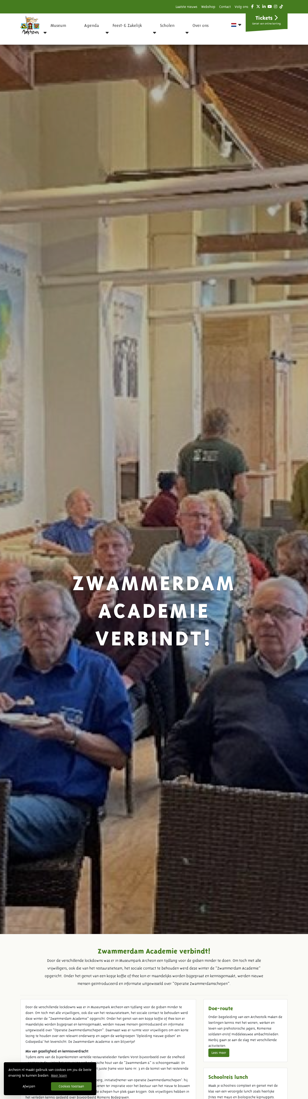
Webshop (208, 7)
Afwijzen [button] (29, 1086)
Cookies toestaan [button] (71, 1086)
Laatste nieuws (186, 7)
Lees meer (219, 1053)
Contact (225, 7)
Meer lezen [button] (59, 1075)
